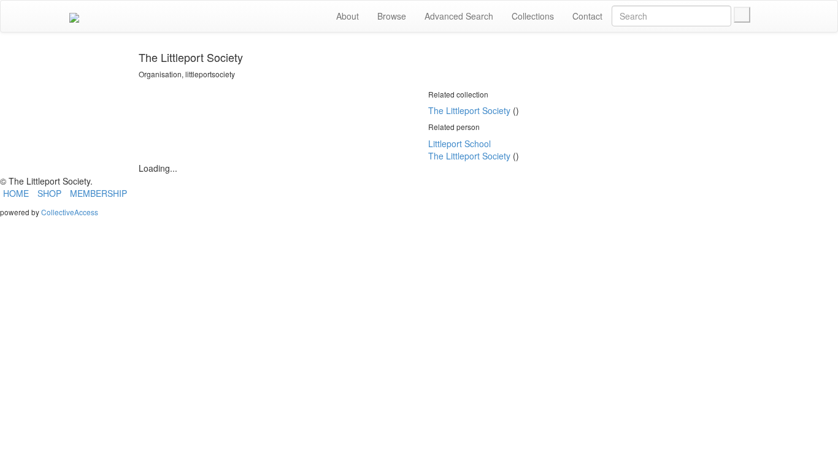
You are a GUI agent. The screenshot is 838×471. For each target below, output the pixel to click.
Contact (587, 16)
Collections (533, 16)
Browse (391, 16)
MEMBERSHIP (98, 193)
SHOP (49, 193)
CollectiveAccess (69, 212)
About (347, 16)
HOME (16, 193)
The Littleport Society (469, 110)
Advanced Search (459, 16)
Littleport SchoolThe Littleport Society (469, 149)
